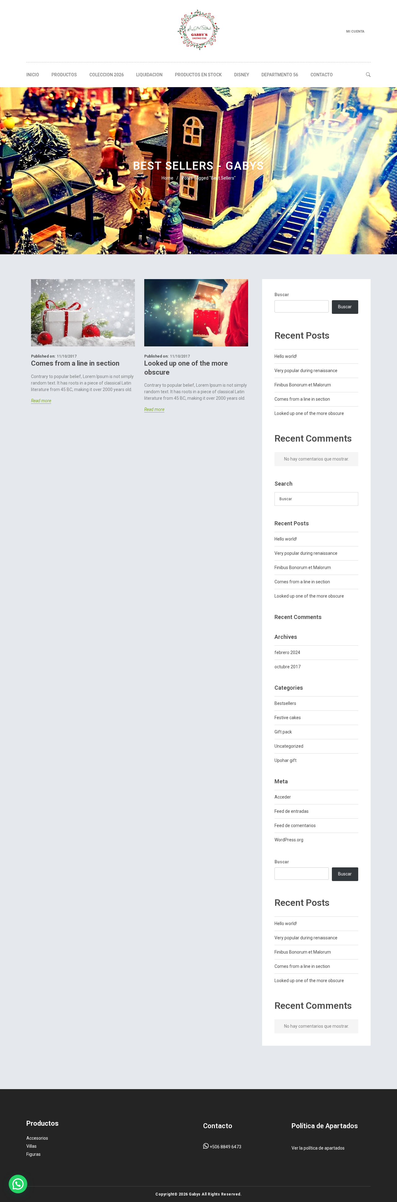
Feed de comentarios (295, 825)
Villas (31, 1146)
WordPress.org (288, 839)
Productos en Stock (198, 74)
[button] (18, 1184)
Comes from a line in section (75, 363)
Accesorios (37, 1138)
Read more (41, 401)
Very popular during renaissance (305, 370)
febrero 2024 (287, 652)
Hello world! (285, 356)
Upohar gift (285, 760)
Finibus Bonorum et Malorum (302, 384)
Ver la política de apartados (318, 1148)
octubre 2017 (287, 666)
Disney (241, 74)
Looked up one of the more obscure (186, 367)
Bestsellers (285, 703)
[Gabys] (198, 31)
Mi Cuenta (355, 31)
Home (167, 178)
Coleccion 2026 (106, 74)
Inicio (32, 74)
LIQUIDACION (149, 74)
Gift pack (283, 731)
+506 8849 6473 (225, 1146)
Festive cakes (287, 717)
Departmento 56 (279, 74)
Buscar (281, 294)
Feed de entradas (291, 811)
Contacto (321, 74)
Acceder (282, 797)
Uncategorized (288, 746)
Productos (64, 74)
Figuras (33, 1154)
